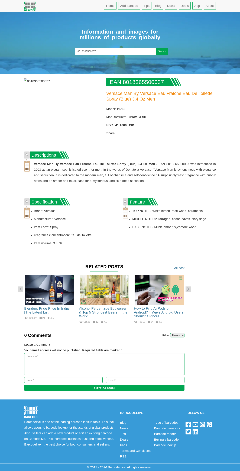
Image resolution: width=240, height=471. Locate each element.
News (171, 6)
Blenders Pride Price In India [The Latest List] (46, 310)
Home (110, 6)
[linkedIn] (195, 431)
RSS (123, 456)
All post (179, 268)
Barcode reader (165, 434)
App (197, 6)
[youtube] (195, 424)
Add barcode (129, 6)
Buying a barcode (166, 439)
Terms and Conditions (135, 451)
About (210, 6)
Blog (158, 6)
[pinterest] (209, 424)
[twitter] (188, 431)
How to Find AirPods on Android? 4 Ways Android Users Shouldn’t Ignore (158, 312)
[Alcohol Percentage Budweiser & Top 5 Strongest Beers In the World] (104, 289)
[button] (20, 289)
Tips (147, 6)
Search (162, 51)
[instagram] (202, 424)
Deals (185, 6)
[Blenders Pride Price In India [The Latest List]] (49, 289)
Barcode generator (167, 428)
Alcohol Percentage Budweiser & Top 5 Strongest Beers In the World (103, 312)
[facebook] (188, 424)
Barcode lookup (165, 445)
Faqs (123, 445)
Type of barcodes (166, 422)
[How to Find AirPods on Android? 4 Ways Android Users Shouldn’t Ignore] (159, 289)
